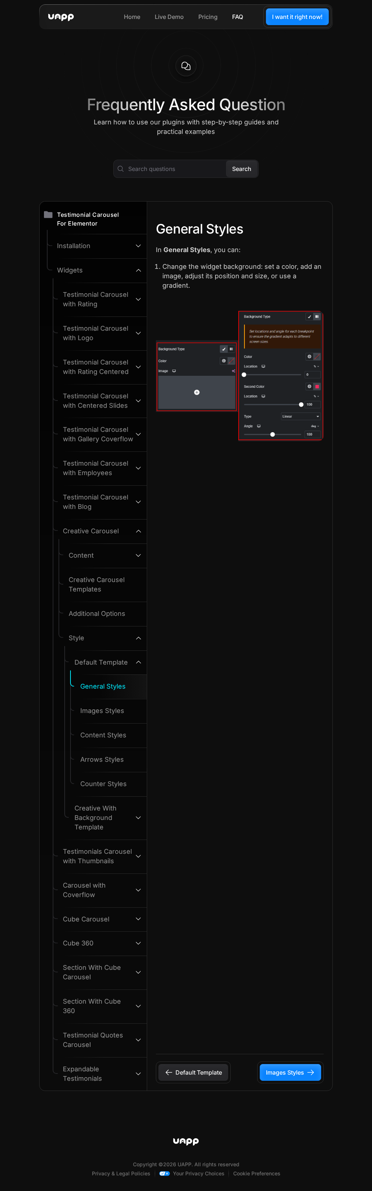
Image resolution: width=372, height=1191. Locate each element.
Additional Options (97, 613)
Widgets (70, 270)
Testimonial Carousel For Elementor (88, 219)
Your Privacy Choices (199, 1173)
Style (76, 638)
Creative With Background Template (95, 817)
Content (81, 555)
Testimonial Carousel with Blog (95, 501)
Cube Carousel (86, 919)
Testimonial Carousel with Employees (95, 468)
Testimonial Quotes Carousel (93, 1039)
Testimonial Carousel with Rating (95, 299)
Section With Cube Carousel (92, 972)
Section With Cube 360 (92, 1006)
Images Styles (102, 710)
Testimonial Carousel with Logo (95, 333)
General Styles (103, 686)
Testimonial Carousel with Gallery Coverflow (98, 434)
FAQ (237, 16)
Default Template (101, 662)
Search (241, 168)
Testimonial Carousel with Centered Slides (95, 400)
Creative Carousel (91, 531)
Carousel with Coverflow (84, 890)
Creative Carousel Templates (97, 584)
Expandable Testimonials (82, 1073)
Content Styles (103, 735)
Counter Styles (103, 784)
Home (132, 16)
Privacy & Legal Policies (121, 1173)
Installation (73, 246)
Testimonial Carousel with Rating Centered (96, 366)
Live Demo (169, 16)
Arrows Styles (102, 759)
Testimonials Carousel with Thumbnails (97, 856)
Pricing (208, 16)
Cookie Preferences (256, 1173)
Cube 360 (78, 943)
